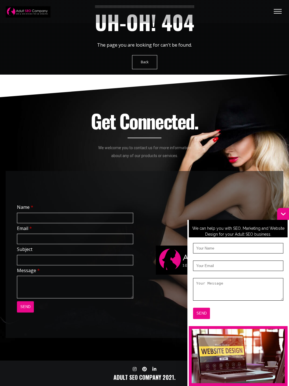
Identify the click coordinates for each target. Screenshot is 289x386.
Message (28, 270)
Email (24, 228)
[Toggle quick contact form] (283, 214)
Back (144, 62)
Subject (24, 249)
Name (25, 207)
